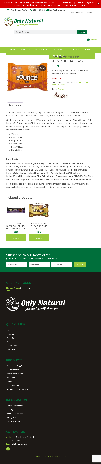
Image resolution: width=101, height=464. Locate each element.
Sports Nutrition (58, 84)
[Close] (98, 3)
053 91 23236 (39, 10)
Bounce (61, 89)
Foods (9, 381)
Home (13, 50)
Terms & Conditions (15, 405)
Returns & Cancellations (16, 413)
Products (40, 50)
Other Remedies (13, 385)
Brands (75, 50)
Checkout (90, 12)
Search (82, 32)
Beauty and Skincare (15, 374)
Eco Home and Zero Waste (17, 389)
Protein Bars (84, 82)
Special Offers (60, 50)
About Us (25, 50)
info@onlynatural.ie (57, 10)
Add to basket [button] (16, 238)
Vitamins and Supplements (17, 366)
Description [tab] (15, 105)
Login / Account (76, 12)
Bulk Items (11, 377)
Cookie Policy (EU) (14, 421)
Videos (87, 50)
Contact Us (11, 350)
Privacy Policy (12, 417)
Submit (80, 264)
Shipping (10, 409)
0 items (94, 40)
